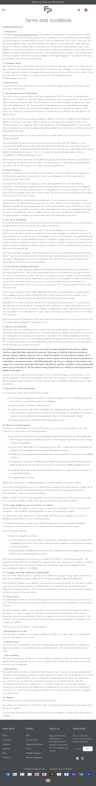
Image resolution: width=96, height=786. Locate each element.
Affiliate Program (33, 753)
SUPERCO (68, 769)
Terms (28, 749)
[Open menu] (4, 10)
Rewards (6, 749)
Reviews (6, 744)
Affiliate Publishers (34, 758)
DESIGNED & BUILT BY (57, 769)
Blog (5, 753)
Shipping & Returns (34, 744)
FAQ (28, 736)
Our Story (7, 740)
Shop (5, 736)
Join (87, 749)
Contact (6, 758)
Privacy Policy (32, 740)
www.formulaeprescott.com (26, 34)
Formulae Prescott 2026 (35, 769)
